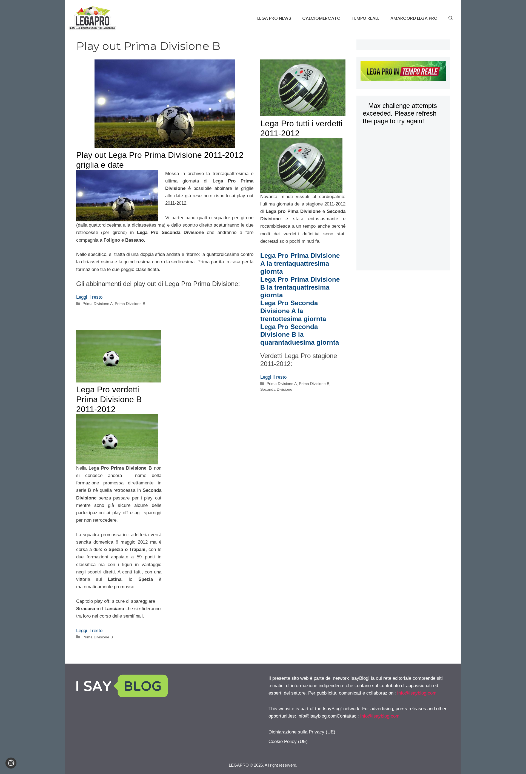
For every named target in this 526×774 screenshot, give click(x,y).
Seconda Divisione (276, 389)
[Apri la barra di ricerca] (450, 18)
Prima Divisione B (130, 303)
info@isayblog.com (416, 693)
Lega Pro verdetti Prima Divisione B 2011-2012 (109, 399)
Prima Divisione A (97, 303)
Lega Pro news (274, 18)
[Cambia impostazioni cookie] (10, 763)
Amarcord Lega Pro (414, 18)
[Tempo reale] (403, 72)
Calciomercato (321, 18)
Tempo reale (365, 18)
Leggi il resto (89, 297)
